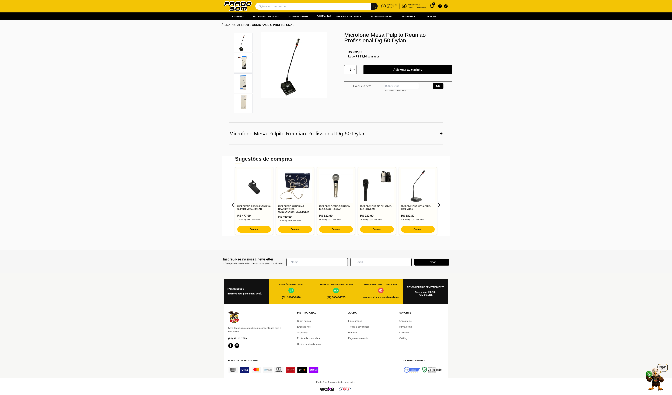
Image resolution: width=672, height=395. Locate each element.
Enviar (432, 262)
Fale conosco (355, 321)
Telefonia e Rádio (298, 16)
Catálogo (403, 338)
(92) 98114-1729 (237, 338)
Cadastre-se (405, 321)
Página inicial (230, 24)
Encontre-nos (304, 326)
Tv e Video (430, 16)
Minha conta (405, 326)
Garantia (352, 332)
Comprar (254, 229)
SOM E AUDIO (252, 24)
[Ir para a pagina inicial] (238, 6)
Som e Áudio (324, 16)
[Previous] (232, 205)
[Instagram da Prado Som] (445, 6)
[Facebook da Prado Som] (440, 6)
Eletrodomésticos (381, 16)
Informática (408, 16)
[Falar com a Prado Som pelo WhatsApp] (656, 377)
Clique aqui (401, 91)
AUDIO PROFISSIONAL (278, 24)
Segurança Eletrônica (348, 16)
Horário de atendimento (309, 344)
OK (438, 85)
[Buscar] (374, 6)
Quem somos (304, 321)
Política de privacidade (308, 338)
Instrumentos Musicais (265, 16)
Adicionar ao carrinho (407, 69)
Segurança (302, 332)
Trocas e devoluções (358, 326)
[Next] (439, 205)
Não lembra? (395, 91)
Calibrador (404, 332)
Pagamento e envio (358, 338)
